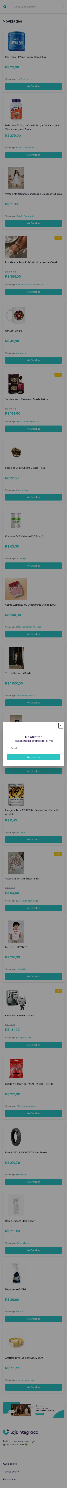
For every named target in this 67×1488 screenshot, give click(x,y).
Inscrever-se (33, 757)
